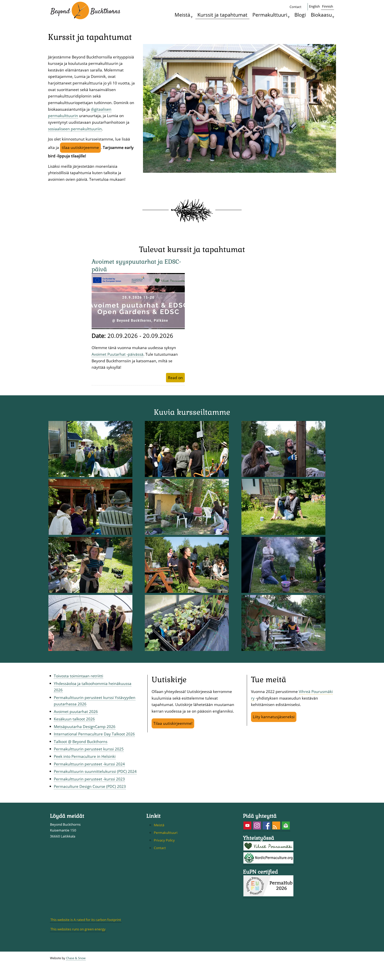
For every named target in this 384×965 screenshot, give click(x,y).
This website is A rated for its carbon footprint (85, 919)
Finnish (327, 6)
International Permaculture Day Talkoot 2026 (94, 734)
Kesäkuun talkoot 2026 (74, 719)
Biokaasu (321, 14)
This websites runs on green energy (78, 929)
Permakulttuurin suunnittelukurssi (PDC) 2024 (95, 771)
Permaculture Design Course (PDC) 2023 (90, 786)
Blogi (300, 14)
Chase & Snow (76, 958)
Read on (175, 377)
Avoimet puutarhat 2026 (76, 711)
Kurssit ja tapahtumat (222, 14)
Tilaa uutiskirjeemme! (172, 723)
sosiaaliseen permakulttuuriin (75, 129)
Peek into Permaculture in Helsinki (85, 756)
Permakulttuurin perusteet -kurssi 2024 (89, 764)
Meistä (182, 14)
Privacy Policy (164, 840)
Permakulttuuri (269, 14)
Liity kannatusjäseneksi (274, 716)
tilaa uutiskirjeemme (80, 147)
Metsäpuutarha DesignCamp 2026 (84, 726)
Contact (295, 7)
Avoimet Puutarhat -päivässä (117, 354)
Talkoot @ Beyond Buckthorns (80, 741)
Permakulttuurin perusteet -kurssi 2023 (89, 779)
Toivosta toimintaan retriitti (78, 676)
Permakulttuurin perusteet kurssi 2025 (89, 749)
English (314, 6)
